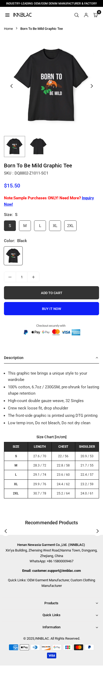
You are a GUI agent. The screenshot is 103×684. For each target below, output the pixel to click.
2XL (70, 225)
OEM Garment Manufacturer (48, 580)
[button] (91, 86)
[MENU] (7, 15)
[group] (51, 85)
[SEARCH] (76, 15)
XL (55, 225)
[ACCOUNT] (86, 15)
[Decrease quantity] (10, 277)
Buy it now (51, 309)
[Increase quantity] (33, 277)
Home (8, 29)
